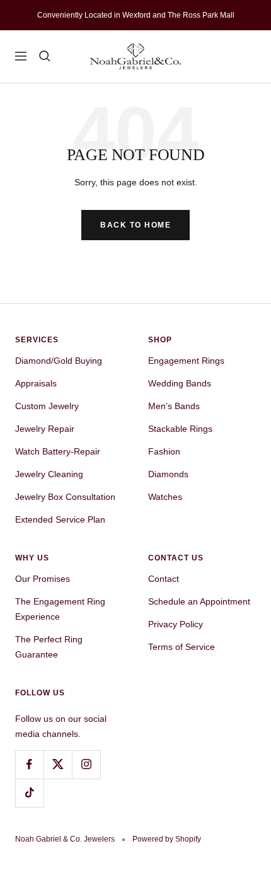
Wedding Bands (179, 383)
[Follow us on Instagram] (86, 764)
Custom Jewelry (47, 406)
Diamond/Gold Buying (58, 361)
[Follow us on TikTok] (29, 793)
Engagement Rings (186, 361)
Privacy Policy (175, 624)
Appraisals (36, 383)
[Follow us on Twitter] (57, 764)
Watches (165, 497)
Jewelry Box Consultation (65, 497)
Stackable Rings (180, 429)
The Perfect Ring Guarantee (49, 646)
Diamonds (168, 474)
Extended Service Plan (60, 519)
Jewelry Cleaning (49, 474)
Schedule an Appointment (199, 601)
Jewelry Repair (44, 429)
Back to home (135, 225)
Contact (163, 579)
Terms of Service (181, 647)
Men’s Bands (174, 406)
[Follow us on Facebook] (29, 764)
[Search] (44, 56)
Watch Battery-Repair (57, 451)
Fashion (164, 451)
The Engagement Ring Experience (60, 609)
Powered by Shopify (166, 839)
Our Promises (42, 579)
